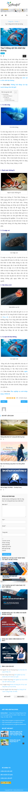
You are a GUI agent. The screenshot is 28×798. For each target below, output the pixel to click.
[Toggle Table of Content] (14, 92)
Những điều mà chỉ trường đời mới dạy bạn (13, 437)
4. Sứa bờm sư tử (7, 99)
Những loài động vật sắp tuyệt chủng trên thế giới (5, 401)
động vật (5, 317)
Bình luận (5, 504)
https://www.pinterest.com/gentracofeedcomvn (14, 724)
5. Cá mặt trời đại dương (9, 100)
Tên (3, 519)
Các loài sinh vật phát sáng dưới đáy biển (24, 401)
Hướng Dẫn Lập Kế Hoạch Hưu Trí (15, 740)
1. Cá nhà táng (4, 94)
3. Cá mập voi (6, 97)
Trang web (4, 532)
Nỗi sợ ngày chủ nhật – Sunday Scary (11, 487)
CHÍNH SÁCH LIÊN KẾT (6, 778)
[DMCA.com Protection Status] (6, 782)
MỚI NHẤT (7, 696)
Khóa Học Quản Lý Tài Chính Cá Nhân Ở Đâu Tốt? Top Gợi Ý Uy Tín (16, 733)
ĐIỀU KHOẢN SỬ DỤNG (7, 774)
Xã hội (2, 53)
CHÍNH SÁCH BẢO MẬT (6, 771)
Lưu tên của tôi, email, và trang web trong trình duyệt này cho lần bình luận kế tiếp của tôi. (6, 545)
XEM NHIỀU (20, 696)
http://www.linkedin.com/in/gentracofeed (12, 722)
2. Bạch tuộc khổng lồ (7, 96)
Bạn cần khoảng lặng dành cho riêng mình (13, 463)
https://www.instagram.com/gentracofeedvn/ (13, 720)
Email (4, 526)
